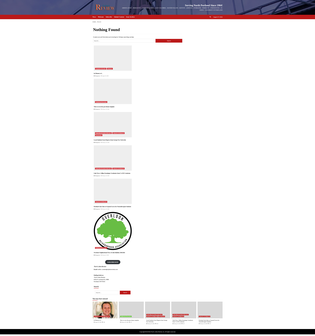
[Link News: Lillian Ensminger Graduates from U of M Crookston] (113, 158)
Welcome (101, 17)
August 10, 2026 (98, 322)
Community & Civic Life (101, 68)
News (94, 17)
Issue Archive (130, 17)
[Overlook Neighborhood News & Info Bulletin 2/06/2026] (113, 231)
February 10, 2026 (151, 323)
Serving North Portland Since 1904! (204, 5)
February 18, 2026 (124, 322)
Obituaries (110, 68)
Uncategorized (99, 135)
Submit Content (119, 17)
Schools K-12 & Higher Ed (118, 133)
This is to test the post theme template (129, 320)
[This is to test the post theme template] (113, 91)
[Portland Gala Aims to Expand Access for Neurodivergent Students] (113, 191)
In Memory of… (98, 320)
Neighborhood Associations (101, 101)
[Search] (210, 17)
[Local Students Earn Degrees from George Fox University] (113, 124)
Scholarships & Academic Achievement (103, 133)
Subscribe (109, 17)
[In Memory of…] (113, 58)
